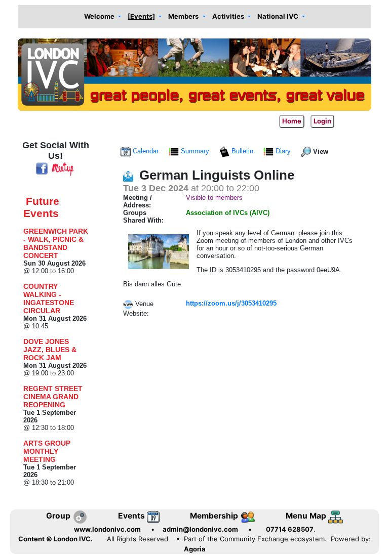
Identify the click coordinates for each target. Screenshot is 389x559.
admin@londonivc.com (200, 529)
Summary (195, 151)
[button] (102, 17)
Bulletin (242, 151)
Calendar (146, 151)
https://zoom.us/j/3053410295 (231, 303)
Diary (283, 151)
